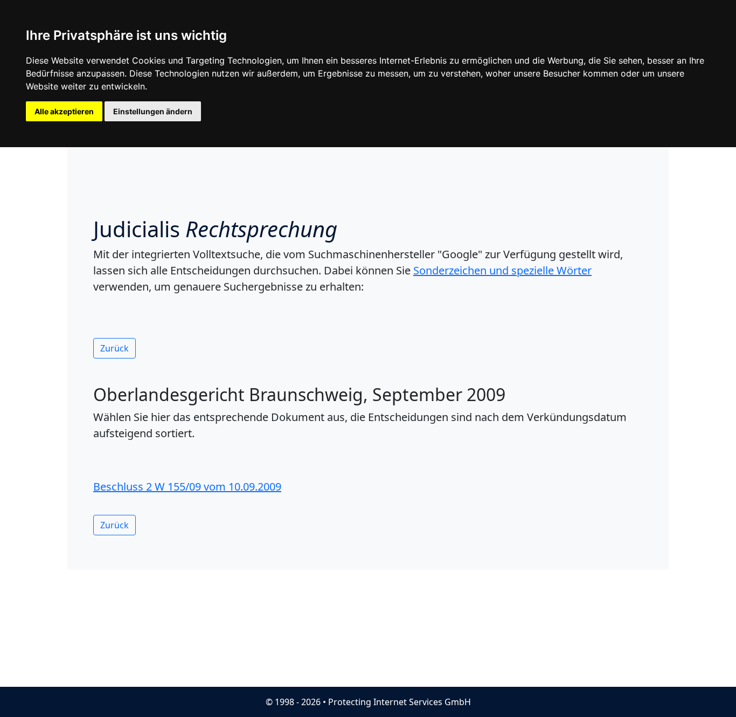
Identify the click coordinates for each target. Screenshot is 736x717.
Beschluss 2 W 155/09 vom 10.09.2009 (187, 486)
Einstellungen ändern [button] (152, 111)
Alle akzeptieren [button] (64, 111)
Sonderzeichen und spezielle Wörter (502, 270)
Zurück (114, 348)
